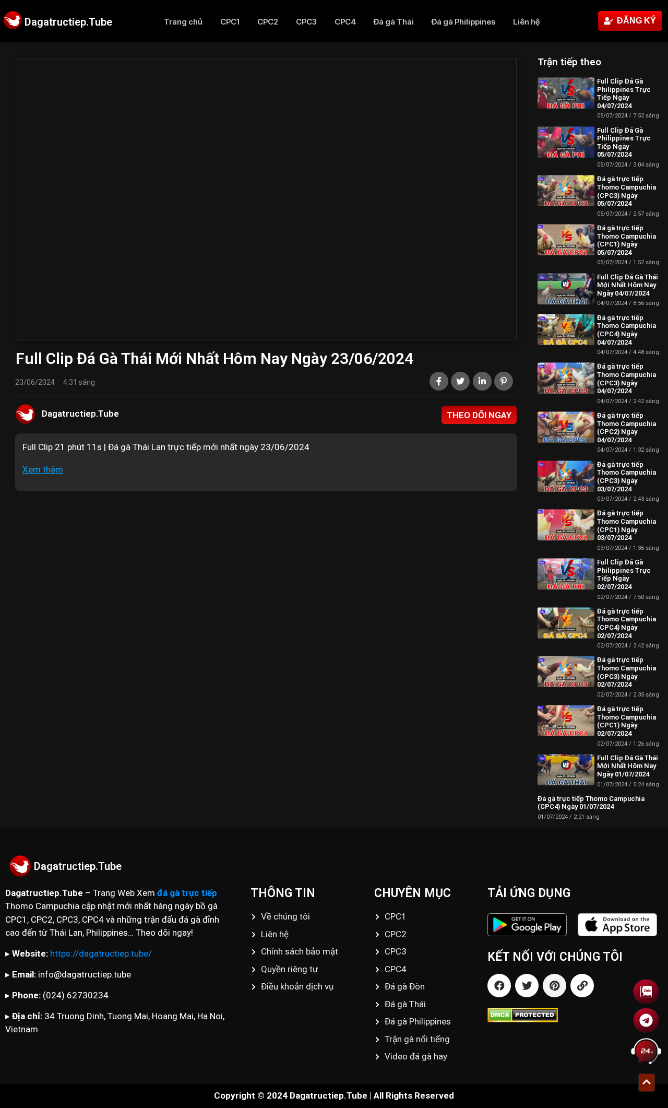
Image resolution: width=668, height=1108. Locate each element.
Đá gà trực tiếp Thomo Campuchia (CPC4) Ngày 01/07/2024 (591, 803)
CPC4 (345, 22)
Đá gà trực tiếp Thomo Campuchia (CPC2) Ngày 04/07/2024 (626, 427)
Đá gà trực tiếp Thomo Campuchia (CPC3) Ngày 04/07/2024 (626, 378)
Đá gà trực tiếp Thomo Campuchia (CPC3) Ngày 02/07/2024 (626, 672)
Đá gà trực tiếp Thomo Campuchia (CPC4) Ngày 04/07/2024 (626, 330)
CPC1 (230, 22)
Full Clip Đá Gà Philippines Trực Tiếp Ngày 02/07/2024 (624, 574)
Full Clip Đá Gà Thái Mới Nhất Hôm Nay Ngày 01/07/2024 (627, 766)
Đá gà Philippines (463, 22)
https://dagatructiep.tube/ (101, 953)
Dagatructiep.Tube (68, 22)
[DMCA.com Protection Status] (577, 1015)
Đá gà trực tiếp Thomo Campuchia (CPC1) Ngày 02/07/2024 (626, 721)
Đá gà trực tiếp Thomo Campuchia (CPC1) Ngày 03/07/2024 (626, 525)
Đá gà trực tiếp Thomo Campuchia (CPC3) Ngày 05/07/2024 (626, 191)
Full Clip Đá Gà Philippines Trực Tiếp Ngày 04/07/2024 (624, 93)
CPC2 (267, 22)
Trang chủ (183, 22)
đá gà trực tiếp (187, 893)
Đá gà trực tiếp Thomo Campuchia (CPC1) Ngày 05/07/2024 (626, 240)
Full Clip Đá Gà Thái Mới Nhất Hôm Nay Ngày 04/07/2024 (627, 285)
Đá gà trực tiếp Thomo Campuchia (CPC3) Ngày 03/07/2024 (626, 477)
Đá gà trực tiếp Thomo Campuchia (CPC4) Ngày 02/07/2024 (626, 623)
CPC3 (306, 22)
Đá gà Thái (394, 22)
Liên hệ (526, 22)
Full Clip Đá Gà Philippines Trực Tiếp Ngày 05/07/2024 (624, 142)
